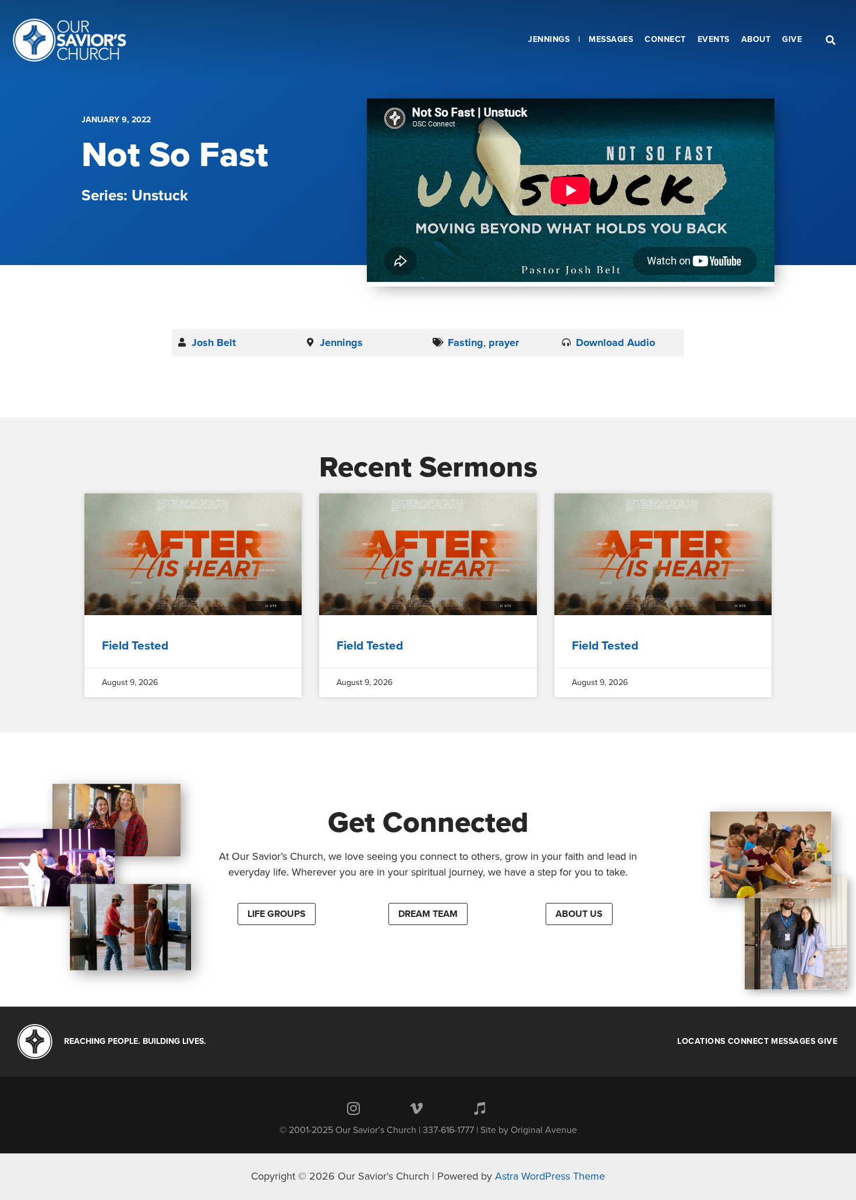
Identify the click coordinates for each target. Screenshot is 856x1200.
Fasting (465, 342)
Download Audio (615, 342)
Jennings (341, 342)
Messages (793, 1041)
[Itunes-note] (479, 1108)
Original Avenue (544, 1130)
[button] (277, 914)
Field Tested (135, 645)
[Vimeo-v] (416, 1108)
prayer (504, 342)
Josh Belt (214, 342)
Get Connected (428, 822)
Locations (701, 1041)
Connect (748, 1041)
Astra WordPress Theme (550, 1176)
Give (827, 1041)
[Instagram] (353, 1108)
